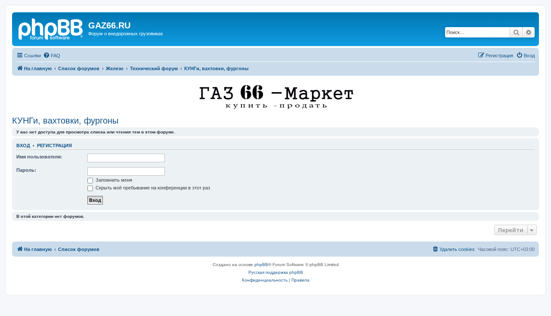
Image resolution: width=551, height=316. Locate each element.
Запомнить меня (113, 180)
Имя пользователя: (39, 156)
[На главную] (51, 28)
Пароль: (26, 170)
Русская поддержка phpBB (275, 272)
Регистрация (54, 145)
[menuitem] (51, 55)
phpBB (261, 264)
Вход (23, 145)
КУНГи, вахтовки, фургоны (65, 120)
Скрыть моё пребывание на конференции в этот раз (152, 187)
